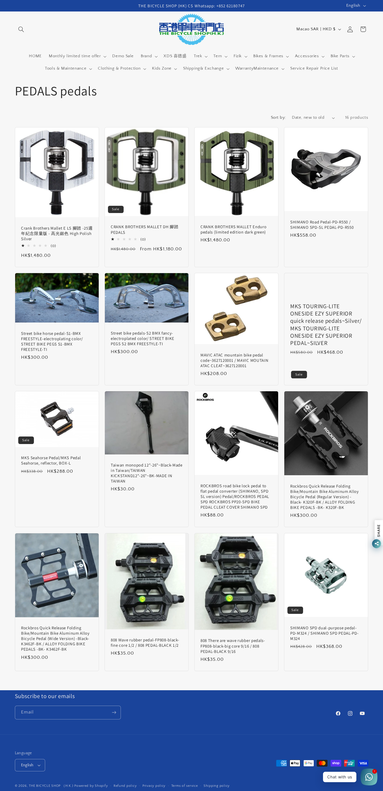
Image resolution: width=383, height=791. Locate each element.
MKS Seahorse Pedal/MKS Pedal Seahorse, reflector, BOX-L (51, 460)
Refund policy (125, 786)
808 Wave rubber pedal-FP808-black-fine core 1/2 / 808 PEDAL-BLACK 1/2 (145, 642)
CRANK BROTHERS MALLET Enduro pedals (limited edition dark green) (233, 229)
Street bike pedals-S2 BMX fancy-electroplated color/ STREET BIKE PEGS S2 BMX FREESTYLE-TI (142, 338)
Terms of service (184, 786)
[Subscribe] (113, 712)
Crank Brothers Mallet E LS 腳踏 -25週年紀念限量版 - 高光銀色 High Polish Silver (57, 233)
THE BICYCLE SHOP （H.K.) (51, 786)
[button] (21, 29)
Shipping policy (217, 786)
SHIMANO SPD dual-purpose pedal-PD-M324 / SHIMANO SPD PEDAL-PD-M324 (324, 633)
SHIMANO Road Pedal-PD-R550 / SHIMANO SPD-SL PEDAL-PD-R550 (322, 224)
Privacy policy (153, 786)
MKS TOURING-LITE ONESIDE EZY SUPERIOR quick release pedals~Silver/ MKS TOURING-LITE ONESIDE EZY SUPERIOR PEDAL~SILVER (325, 324)
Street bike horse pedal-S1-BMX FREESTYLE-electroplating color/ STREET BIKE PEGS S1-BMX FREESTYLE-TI (52, 341)
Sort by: (278, 117)
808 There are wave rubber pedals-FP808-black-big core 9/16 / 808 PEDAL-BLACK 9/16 (232, 646)
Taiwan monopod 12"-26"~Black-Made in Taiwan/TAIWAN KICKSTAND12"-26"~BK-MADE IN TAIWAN (147, 473)
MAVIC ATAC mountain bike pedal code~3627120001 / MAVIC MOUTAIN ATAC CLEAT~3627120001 (234, 360)
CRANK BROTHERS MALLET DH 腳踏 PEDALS (145, 229)
